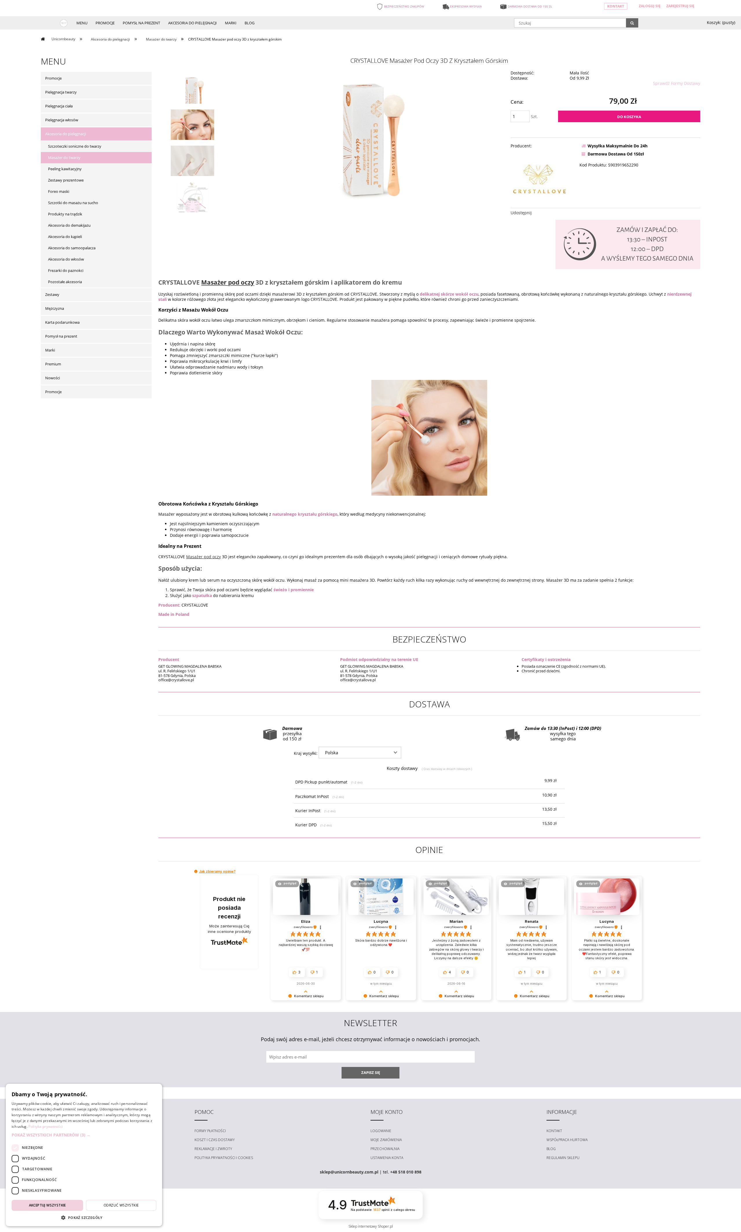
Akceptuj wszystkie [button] (47, 1205)
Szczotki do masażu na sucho (73, 202)
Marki (50, 350)
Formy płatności (210, 1130)
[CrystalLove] (539, 178)
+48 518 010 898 (405, 1172)
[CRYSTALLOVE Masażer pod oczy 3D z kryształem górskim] (192, 95)
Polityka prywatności (45, 1126)
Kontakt (615, 6)
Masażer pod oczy (227, 282)
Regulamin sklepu (562, 1157)
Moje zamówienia (386, 1139)
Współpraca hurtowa (567, 1139)
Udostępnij (521, 212)
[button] (196, 871)
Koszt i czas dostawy (215, 1139)
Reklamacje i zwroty (213, 1148)
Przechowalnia (384, 1148)
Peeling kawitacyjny (65, 168)
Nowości (52, 377)
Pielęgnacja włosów (61, 119)
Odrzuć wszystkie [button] (121, 1205)
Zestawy (52, 294)
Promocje (53, 78)
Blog (551, 1148)
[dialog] (84, 1155)
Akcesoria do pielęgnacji (65, 133)
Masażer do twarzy (64, 157)
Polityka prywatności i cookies (224, 1157)
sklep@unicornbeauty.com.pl (349, 1172)
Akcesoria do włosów (66, 259)
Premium (53, 364)
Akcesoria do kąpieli (65, 236)
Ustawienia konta (386, 1157)
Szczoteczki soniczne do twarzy (74, 146)
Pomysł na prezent (61, 336)
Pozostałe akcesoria (65, 281)
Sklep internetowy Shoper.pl (371, 1226)
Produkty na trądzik (65, 214)
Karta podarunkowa (62, 322)
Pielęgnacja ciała (59, 106)
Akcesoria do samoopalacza (72, 247)
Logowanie (380, 1130)
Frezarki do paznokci (65, 270)
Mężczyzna (54, 308)
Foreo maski (58, 191)
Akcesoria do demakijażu (69, 225)
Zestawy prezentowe (66, 180)
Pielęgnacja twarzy (61, 92)
